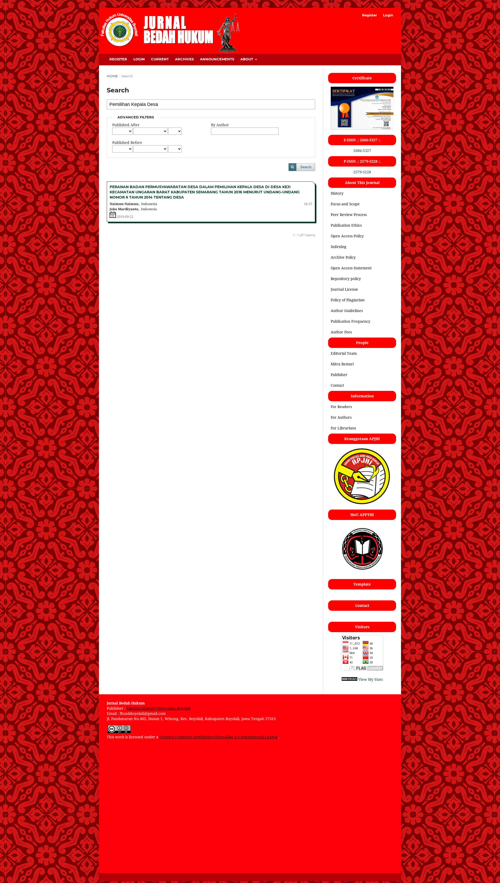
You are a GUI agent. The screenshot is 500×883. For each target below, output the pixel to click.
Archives (184, 59)
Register (118, 59)
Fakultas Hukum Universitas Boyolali (158, 708)
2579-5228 (362, 171)
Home (112, 76)
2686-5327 (362, 150)
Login (139, 59)
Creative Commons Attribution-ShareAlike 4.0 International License (218, 736)
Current (160, 59)
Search (305, 167)
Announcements (217, 59)
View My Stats (370, 679)
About (247, 59)
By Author (220, 124)
